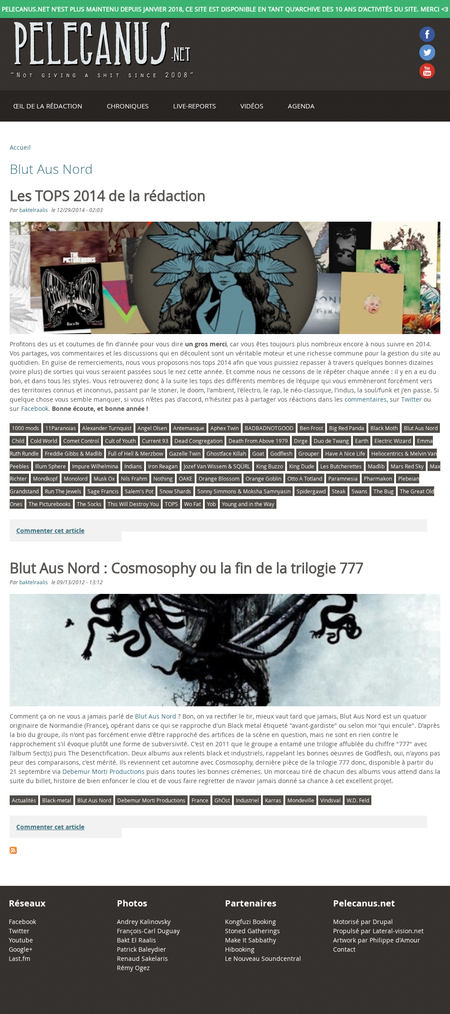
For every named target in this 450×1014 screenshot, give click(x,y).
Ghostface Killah (226, 453)
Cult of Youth (120, 440)
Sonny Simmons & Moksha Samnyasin (243, 491)
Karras (273, 800)
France (200, 800)
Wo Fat (192, 503)
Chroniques (128, 105)
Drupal (383, 921)
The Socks (89, 503)
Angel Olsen (152, 427)
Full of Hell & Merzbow (135, 453)
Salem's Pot (139, 491)
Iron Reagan (163, 466)
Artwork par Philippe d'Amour (376, 940)
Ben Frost (311, 427)
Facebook (34, 408)
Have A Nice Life (345, 453)
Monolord (75, 478)
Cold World (43, 440)
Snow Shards (175, 491)
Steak (338, 491)
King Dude (301, 466)
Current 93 (155, 440)
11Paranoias (60, 427)
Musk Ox (104, 478)
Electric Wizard (392, 440)
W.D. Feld (358, 800)
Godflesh (281, 453)
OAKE (185, 478)
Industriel (247, 800)
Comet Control (81, 440)
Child (18, 440)
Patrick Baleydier (141, 949)
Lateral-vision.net (398, 931)
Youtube (21, 940)
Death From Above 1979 (258, 440)
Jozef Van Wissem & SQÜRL (217, 466)
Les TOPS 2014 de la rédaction (108, 196)
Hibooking (239, 949)
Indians (133, 466)
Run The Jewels (63, 491)
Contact (344, 949)
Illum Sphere (50, 466)
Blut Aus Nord (421, 427)
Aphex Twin (224, 427)
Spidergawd (311, 491)
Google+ (21, 949)
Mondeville (300, 800)
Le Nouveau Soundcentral (263, 958)
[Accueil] (101, 50)
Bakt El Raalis (136, 940)
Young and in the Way (248, 503)
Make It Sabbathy (250, 940)
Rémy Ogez (133, 968)
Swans (359, 491)
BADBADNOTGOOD (269, 427)
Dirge (301, 440)
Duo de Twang (331, 440)
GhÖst (222, 800)
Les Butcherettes (341, 466)
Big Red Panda (346, 427)
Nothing (163, 478)
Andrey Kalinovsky (144, 921)
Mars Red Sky (407, 466)
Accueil (20, 147)
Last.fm (19, 958)
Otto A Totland (304, 478)
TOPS (171, 503)
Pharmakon (378, 478)
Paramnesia (343, 478)
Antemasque (188, 427)
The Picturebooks (50, 503)
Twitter (411, 399)
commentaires (366, 399)
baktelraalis (33, 209)
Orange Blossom (219, 478)
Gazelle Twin (184, 453)
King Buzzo (269, 466)
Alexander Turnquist (106, 427)
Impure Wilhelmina (95, 466)
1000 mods (25, 427)
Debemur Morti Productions (103, 771)
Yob (211, 503)
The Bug (384, 491)
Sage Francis (103, 491)
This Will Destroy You (133, 503)
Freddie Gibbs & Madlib (73, 453)
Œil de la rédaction (47, 105)
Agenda (301, 105)
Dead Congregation (198, 440)
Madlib (376, 466)
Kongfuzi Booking (250, 921)
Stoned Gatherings (252, 931)
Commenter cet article (50, 530)
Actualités (24, 800)
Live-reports (194, 105)
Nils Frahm (134, 478)
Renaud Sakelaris (142, 958)
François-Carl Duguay (148, 931)
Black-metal (56, 800)
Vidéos (251, 105)
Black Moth (384, 427)
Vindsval (330, 800)
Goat (258, 453)
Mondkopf (45, 478)
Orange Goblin (263, 478)
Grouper (308, 453)
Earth (361, 440)
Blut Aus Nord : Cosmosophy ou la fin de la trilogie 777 (186, 568)
